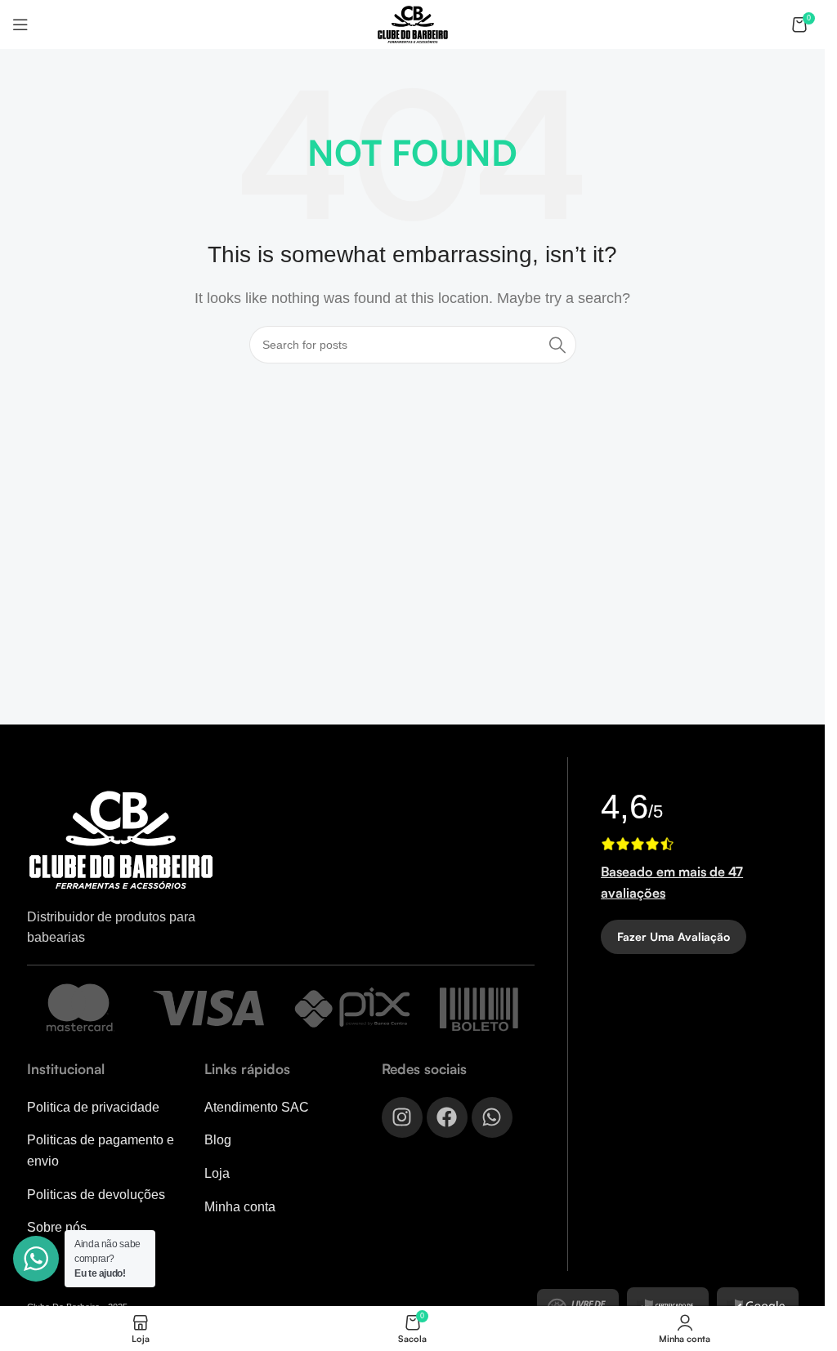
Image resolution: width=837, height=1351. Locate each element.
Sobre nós (57, 1227)
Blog (217, 1140)
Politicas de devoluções (96, 1195)
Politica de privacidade (93, 1107)
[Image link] (121, 839)
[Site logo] (412, 23)
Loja (217, 1173)
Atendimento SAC (256, 1107)
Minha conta (239, 1207)
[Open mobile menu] (20, 24)
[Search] (557, 344)
